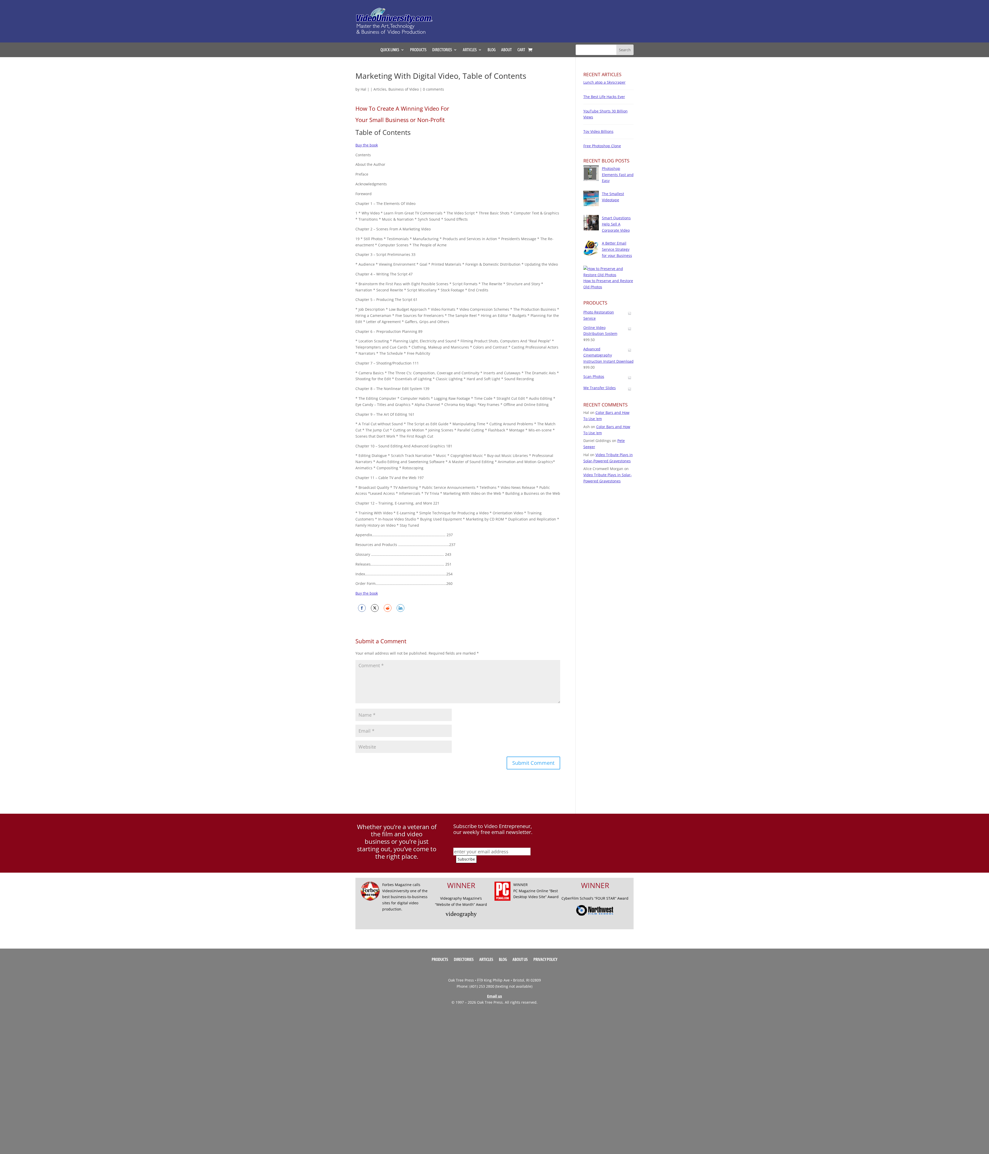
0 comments (433, 89)
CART (521, 50)
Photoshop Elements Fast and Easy (618, 174)
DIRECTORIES (442, 50)
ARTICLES (470, 50)
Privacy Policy (545, 960)
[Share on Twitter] (375, 608)
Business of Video (403, 89)
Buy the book (366, 145)
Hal (363, 89)
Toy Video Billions (598, 131)
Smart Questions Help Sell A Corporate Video (616, 224)
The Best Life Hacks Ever (604, 96)
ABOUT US (520, 960)
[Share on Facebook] (362, 608)
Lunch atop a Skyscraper (604, 82)
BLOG (492, 50)
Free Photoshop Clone (602, 145)
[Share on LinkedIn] (400, 608)
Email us (494, 996)
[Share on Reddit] (387, 608)
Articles (379, 89)
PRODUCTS (418, 50)
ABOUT (506, 50)
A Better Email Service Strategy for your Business (617, 249)
